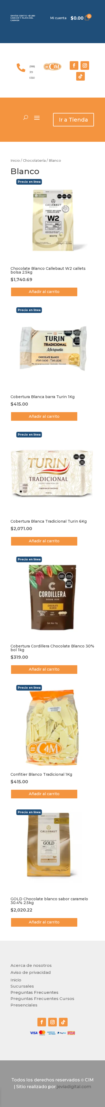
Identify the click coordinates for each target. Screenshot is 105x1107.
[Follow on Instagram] (84, 65)
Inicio (15, 160)
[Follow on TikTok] (80, 76)
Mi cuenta (58, 18)
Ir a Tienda (73, 119)
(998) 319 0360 (32, 72)
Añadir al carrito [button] (44, 291)
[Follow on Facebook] (74, 65)
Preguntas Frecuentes (34, 992)
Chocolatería (34, 160)
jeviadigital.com (74, 1086)
